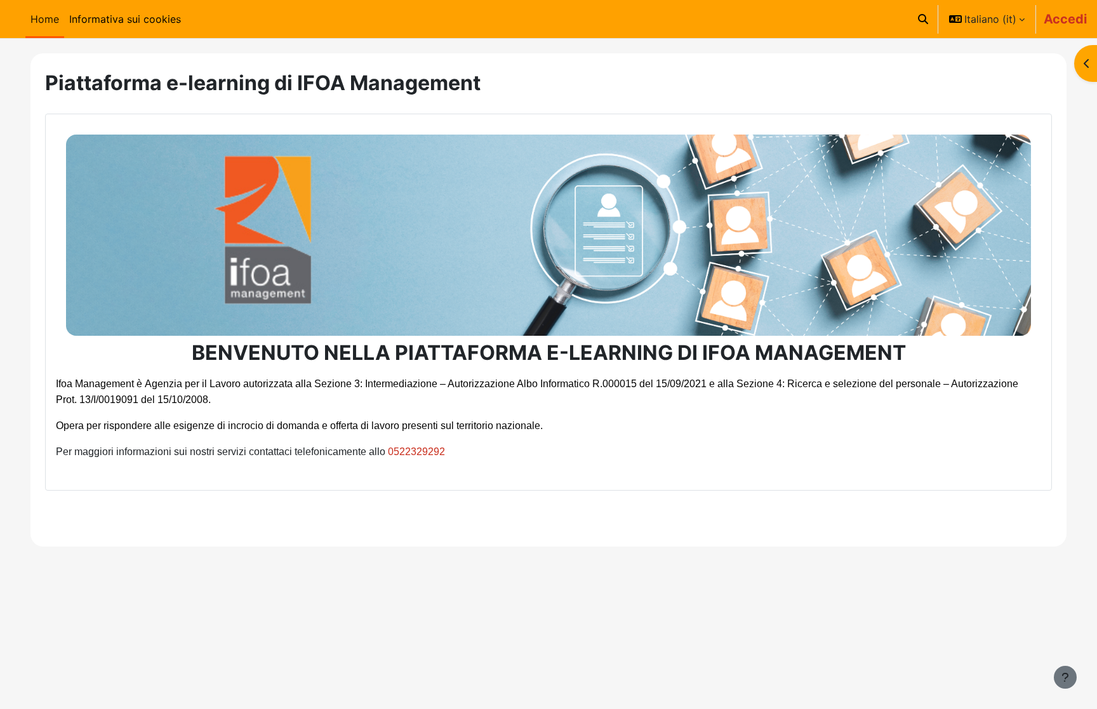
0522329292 (416, 451)
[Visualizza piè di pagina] (1065, 677)
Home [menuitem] (44, 19)
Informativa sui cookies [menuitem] (125, 19)
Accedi (1065, 19)
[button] (923, 19)
